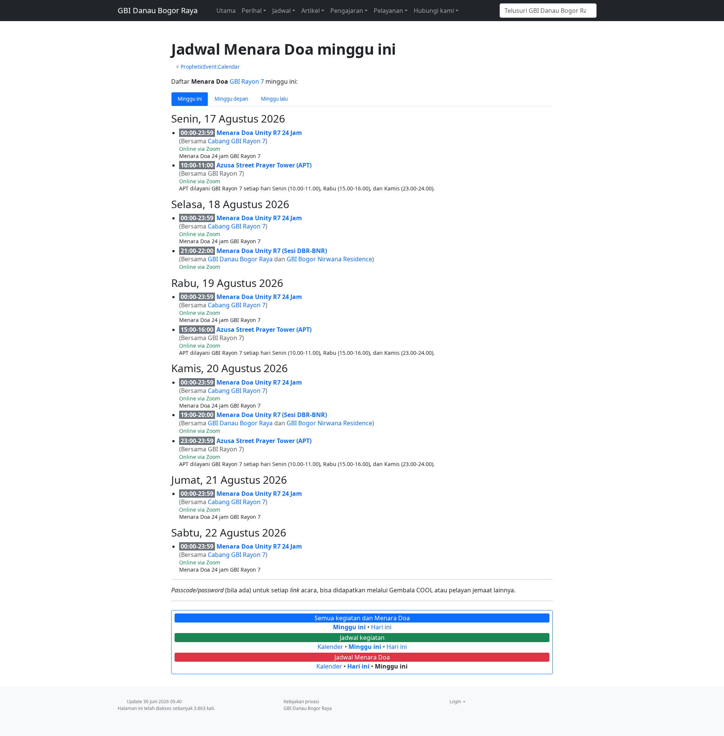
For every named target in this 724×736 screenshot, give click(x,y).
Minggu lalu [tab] (274, 98)
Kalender (330, 646)
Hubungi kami (434, 10)
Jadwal (281, 10)
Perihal (252, 10)
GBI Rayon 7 (247, 81)
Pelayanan (388, 10)
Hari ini (381, 627)
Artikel (310, 10)
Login (455, 701)
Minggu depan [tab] (231, 98)
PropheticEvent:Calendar (210, 66)
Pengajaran (346, 10)
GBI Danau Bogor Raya (158, 10)
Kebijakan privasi (301, 701)
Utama (226, 10)
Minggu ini (349, 627)
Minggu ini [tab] (190, 98)
